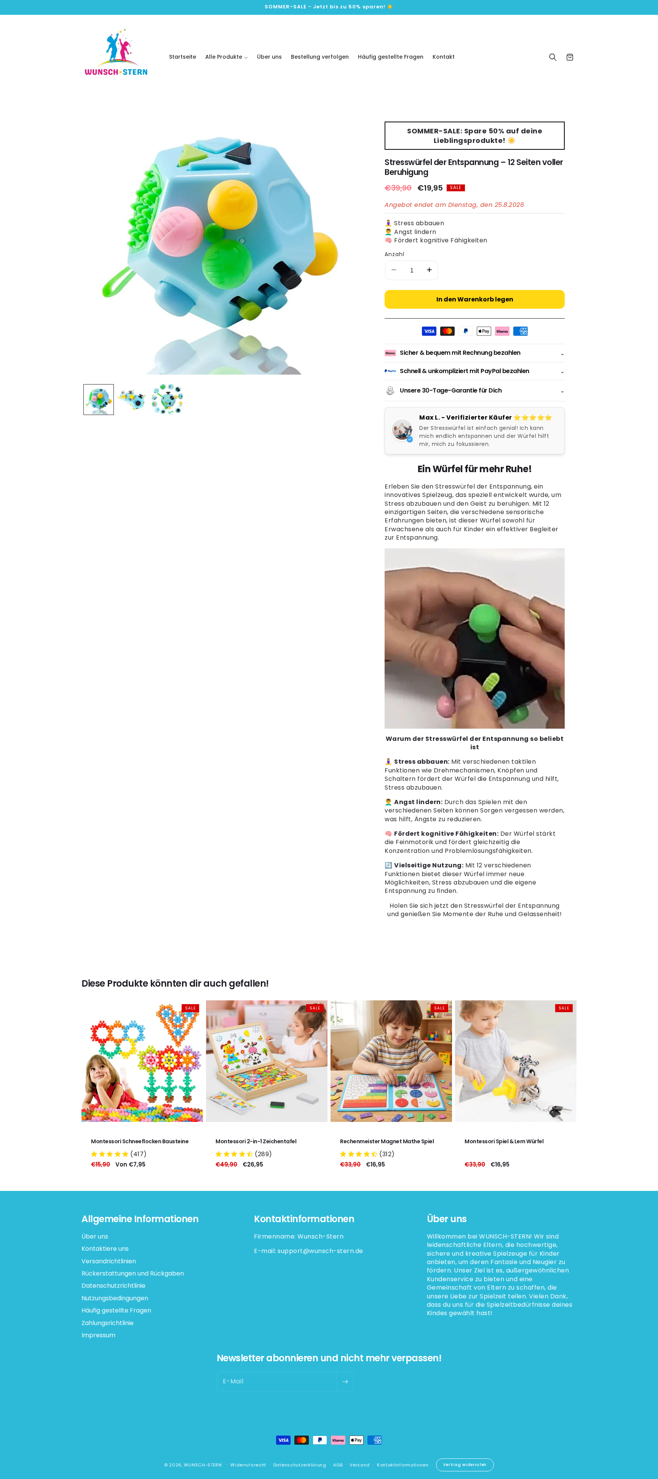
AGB (337, 1465)
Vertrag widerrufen (465, 1465)
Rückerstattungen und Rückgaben (132, 1273)
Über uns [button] (447, 1219)
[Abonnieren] (345, 1381)
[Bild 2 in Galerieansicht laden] (133, 399)
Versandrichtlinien (108, 1261)
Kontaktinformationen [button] (304, 1219)
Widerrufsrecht (248, 1465)
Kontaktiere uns (105, 1248)
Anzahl (394, 254)
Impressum (98, 1335)
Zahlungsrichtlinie (107, 1323)
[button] (226, 57)
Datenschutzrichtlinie (113, 1285)
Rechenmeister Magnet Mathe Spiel (387, 1141)
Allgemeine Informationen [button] (139, 1219)
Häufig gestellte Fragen (116, 1310)
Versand (360, 1465)
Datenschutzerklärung (299, 1465)
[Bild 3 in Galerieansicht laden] (167, 399)
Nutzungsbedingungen (114, 1298)
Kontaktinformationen (403, 1465)
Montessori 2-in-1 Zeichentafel (256, 1141)
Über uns (94, 1236)
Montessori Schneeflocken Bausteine (139, 1141)
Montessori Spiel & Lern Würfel (504, 1141)
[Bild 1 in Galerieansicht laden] (98, 399)
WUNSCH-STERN (203, 1465)
